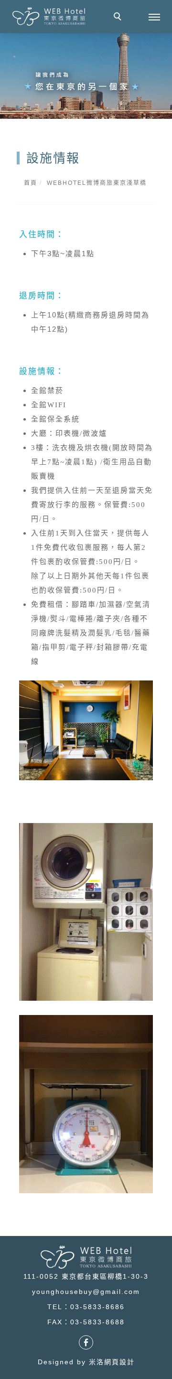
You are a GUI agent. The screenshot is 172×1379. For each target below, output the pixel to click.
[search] (118, 17)
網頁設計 (119, 1362)
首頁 (30, 183)
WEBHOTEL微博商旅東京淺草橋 (97, 183)
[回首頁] (49, 16)
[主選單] (154, 17)
